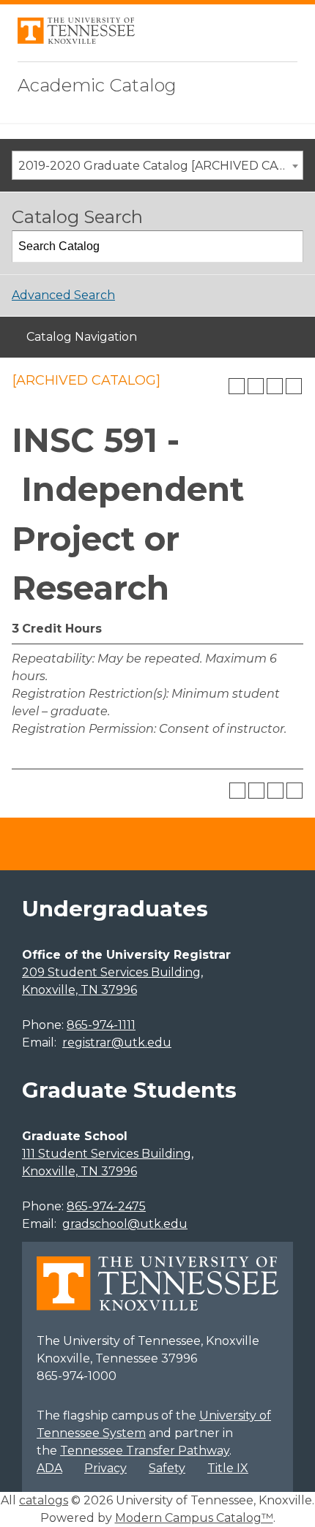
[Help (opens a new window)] (294, 386)
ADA (49, 1468)
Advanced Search (63, 295)
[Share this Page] (256, 386)
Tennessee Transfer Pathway (144, 1451)
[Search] (288, 246)
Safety (167, 1468)
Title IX (227, 1468)
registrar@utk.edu (116, 1042)
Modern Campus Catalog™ (194, 1518)
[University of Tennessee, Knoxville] (76, 40)
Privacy (105, 1468)
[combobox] (157, 165)
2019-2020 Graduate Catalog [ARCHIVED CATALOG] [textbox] (160, 166)
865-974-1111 (101, 1025)
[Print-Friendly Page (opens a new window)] (275, 386)
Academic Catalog (97, 85)
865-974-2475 (106, 1206)
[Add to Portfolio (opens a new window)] (237, 386)
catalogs (43, 1500)
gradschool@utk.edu (125, 1224)
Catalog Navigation (81, 337)
